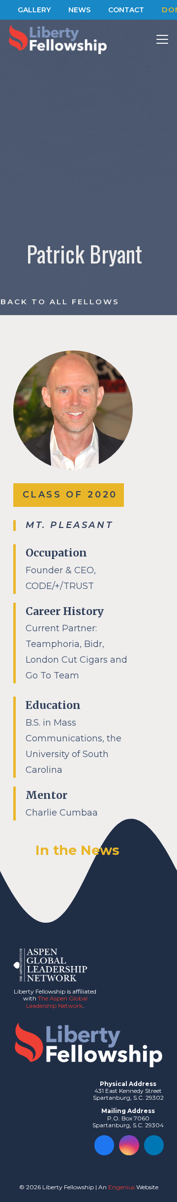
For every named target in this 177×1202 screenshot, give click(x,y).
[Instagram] (129, 1145)
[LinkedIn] (154, 1145)
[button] (162, 39)
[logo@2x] (58, 39)
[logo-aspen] (50, 965)
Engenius (121, 1187)
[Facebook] (104, 1145)
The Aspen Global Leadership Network (57, 1002)
